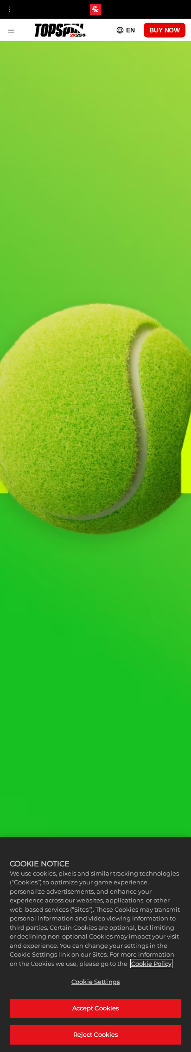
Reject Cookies (95, 1034)
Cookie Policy (151, 963)
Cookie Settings (95, 981)
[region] (95, 944)
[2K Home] (95, 9)
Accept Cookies (95, 1008)
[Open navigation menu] (9, 9)
